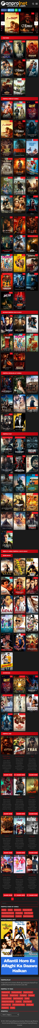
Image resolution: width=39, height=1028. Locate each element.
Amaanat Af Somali (19, 573)
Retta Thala (19, 232)
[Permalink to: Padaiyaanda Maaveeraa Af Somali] (32, 502)
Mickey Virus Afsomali (7, 668)
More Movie (7, 555)
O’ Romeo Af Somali (12, 32)
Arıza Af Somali (19, 429)
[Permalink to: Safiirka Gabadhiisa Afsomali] (19, 403)
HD (2, 13)
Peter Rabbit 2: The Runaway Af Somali (32, 489)
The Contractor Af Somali (6, 452)
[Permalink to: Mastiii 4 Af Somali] (7, 263)
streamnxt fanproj (6, 998)
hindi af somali (28, 913)
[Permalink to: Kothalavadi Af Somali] (32, 49)
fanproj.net (5, 995)
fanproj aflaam (19, 762)
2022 (36, 695)
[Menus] (36, 3)
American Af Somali (32, 236)
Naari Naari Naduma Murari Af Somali (32, 173)
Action (4, 760)
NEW (11, 41)
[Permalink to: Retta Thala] (19, 225)
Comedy (18, 760)
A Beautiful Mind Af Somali (6, 546)
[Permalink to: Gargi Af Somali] (19, 703)
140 (23, 899)
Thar (32, 756)
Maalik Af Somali (19, 369)
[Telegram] (19, 10)
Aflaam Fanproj (6, 761)
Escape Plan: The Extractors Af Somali (32, 527)
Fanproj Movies (19, 763)
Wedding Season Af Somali (32, 710)
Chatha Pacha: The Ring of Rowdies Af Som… (32, 115)
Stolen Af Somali (32, 471)
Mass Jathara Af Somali (7, 368)
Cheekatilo (7, 251)
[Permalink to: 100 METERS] (32, 864)
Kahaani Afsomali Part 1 (32, 649)
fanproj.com (18, 910)
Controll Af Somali (19, 289)
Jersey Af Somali (6, 710)
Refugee (32, 836)
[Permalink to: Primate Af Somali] (19, 148)
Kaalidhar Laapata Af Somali (19, 93)
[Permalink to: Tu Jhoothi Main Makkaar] (19, 864)
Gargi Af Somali (19, 710)
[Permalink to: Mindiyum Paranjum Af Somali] (7, 185)
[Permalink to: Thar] (32, 745)
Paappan (32, 797)
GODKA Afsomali (32, 392)
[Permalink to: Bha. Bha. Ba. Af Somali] (19, 301)
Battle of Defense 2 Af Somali (19, 527)
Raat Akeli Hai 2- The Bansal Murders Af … (7, 55)
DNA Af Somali (32, 350)
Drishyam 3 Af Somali (32, 288)
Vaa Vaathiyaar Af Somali (19, 269)
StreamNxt (6, 771)
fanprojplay (23, 995)
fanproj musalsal (28, 992)
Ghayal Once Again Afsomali (32, 611)
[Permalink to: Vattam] (19, 786)
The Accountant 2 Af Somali (19, 452)
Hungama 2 (19, 836)
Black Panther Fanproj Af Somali (7, 489)
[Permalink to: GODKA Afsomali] (32, 384)
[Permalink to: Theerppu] (7, 786)
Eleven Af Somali (32, 331)
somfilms (7, 770)
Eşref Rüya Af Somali (6, 429)
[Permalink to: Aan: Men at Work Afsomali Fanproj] (19, 604)
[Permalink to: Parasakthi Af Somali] (7, 167)
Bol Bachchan (7, 875)
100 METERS (32, 875)
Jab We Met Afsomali (32, 573)
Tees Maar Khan (19, 756)
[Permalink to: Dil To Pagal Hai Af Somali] (19, 642)
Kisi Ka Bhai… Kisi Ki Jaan (7, 757)
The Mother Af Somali (7, 471)
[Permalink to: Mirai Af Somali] (19, 244)
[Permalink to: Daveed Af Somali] (7, 87)
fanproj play (19, 913)
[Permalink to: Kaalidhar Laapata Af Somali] (19, 87)
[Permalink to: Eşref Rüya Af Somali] (7, 422)
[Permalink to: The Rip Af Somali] (32, 244)
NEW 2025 (22, 676)
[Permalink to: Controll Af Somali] (19, 282)
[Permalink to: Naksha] (7, 825)
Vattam (19, 797)
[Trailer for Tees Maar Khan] (15, 774)
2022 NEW (22, 714)
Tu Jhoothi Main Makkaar (19, 876)
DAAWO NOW (8, 775)
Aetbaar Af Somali (7, 331)
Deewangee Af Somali (32, 592)
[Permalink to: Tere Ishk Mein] (7, 225)
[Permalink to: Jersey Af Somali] (7, 703)
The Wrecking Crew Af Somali (19, 117)
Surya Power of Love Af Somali (7, 117)
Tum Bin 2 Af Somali (7, 630)
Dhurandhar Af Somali (32, 135)
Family (21, 881)
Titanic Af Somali (6, 528)
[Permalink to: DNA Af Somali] (32, 342)
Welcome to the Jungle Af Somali (19, 691)
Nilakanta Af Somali (19, 173)
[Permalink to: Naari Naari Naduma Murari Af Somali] (32, 167)
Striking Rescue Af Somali (19, 471)
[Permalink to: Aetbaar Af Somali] (7, 324)
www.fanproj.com (28, 916)
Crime (21, 760)
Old (11, 578)
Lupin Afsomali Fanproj (32, 410)
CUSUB (35, 140)
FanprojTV (4, 767)
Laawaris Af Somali (7, 592)
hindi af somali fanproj (7, 916)
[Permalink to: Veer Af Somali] (7, 567)
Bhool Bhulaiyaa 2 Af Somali (7, 728)
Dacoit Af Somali (32, 270)
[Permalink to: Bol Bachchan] (7, 864)
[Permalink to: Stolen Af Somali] (32, 464)
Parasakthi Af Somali (6, 173)
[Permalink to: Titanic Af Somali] (7, 521)
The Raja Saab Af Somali (32, 691)
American (9, 456)
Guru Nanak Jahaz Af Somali (7, 211)
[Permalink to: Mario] (32, 204)
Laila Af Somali (32, 75)
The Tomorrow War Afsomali (19, 489)
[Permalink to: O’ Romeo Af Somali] (12, 23)
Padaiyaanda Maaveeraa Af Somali (32, 508)
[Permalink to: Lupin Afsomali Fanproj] (32, 403)
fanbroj (4, 910)
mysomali (18, 916)
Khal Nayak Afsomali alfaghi (7, 649)
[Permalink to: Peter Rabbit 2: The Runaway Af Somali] (32, 483)
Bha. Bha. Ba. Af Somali (19, 307)
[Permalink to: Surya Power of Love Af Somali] (7, 110)
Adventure (8, 838)
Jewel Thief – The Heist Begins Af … (7, 75)
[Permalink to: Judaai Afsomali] (7, 604)
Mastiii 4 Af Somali (7, 270)
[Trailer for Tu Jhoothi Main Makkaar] (15, 895)
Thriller (34, 769)
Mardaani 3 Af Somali (19, 192)
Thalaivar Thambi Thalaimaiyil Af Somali (6, 154)
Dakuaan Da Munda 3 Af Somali (19, 55)
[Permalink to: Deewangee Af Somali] (32, 586)
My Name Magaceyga (7, 391)
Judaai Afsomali (7, 612)
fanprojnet (31, 995)
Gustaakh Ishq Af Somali (32, 192)
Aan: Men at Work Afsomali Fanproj (19, 611)
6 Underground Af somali (7, 508)
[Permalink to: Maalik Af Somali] (19, 361)
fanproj (10, 910)
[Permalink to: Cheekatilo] (7, 244)
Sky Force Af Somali (19, 330)
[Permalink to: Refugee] (32, 825)
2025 (23, 41)
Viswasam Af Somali (19, 630)
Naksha (7, 836)
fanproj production (16, 992)
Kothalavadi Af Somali (32, 56)
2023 (11, 475)
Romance (8, 768)
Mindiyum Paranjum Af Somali (7, 192)
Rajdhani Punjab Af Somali (6, 349)
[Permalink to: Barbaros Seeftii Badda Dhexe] (7, 403)
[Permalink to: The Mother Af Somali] (7, 464)
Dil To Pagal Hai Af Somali (19, 649)
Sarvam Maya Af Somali (32, 154)
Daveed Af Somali (7, 94)
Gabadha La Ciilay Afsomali (19, 391)
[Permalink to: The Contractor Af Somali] (7, 445)
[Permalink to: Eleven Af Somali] (32, 324)
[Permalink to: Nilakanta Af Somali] (19, 167)
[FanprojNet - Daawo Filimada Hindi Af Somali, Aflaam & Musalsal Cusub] (14, 4)
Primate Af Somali (19, 155)
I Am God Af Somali (7, 135)
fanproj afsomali (27, 910)
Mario (32, 213)
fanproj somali (5, 992)
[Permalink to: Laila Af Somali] (32, 68)
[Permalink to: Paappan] (32, 786)
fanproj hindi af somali (7, 913)
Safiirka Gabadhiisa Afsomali (19, 409)
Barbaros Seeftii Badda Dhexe (7, 410)
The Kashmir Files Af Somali (19, 728)
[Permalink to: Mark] (32, 225)
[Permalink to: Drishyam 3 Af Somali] (32, 282)
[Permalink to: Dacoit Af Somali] (32, 263)
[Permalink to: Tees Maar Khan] (19, 745)
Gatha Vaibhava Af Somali (19, 211)
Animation (30, 879)
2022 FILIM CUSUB (7, 695)
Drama (30, 762)
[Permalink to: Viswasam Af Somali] (19, 623)
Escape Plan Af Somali (32, 452)
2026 (36, 274)
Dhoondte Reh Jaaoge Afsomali (32, 630)
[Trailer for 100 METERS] (27, 895)
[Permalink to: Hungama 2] (19, 825)
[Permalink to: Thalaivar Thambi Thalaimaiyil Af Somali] (27, 23)
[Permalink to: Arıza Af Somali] (19, 422)
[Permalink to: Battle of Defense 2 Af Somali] (19, 521)
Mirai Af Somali (19, 251)
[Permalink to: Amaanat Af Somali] (19, 567)
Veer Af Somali (7, 574)
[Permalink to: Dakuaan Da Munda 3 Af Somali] (19, 49)
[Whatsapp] (16, 10)
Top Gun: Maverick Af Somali (19, 508)
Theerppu (7, 797)
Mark (32, 232)
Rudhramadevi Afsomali (19, 592)
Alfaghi (35, 578)
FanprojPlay (8, 765)
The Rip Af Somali (32, 251)
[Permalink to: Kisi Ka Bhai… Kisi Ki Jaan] (7, 745)
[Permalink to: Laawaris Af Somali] (7, 586)
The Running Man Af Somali (6, 288)
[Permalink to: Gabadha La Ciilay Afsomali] (19, 384)
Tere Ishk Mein (7, 232)
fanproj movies (14, 995)
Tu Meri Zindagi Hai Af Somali (7, 307)
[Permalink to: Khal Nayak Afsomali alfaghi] (7, 642)
